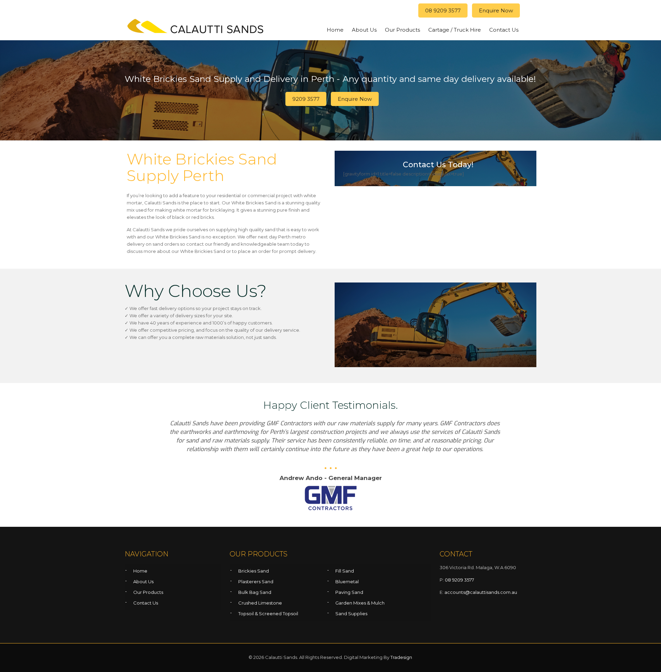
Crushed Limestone (260, 603)
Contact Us (145, 603)
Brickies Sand (253, 571)
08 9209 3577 (443, 10)
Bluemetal (347, 581)
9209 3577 (305, 99)
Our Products (148, 592)
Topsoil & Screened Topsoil (268, 613)
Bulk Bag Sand (254, 592)
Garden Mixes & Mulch (360, 603)
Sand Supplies (351, 613)
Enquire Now (496, 10)
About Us (143, 581)
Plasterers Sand (255, 581)
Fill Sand (344, 571)
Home (140, 571)
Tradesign (401, 657)
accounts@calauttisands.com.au (480, 592)
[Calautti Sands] (196, 28)
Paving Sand (349, 592)
